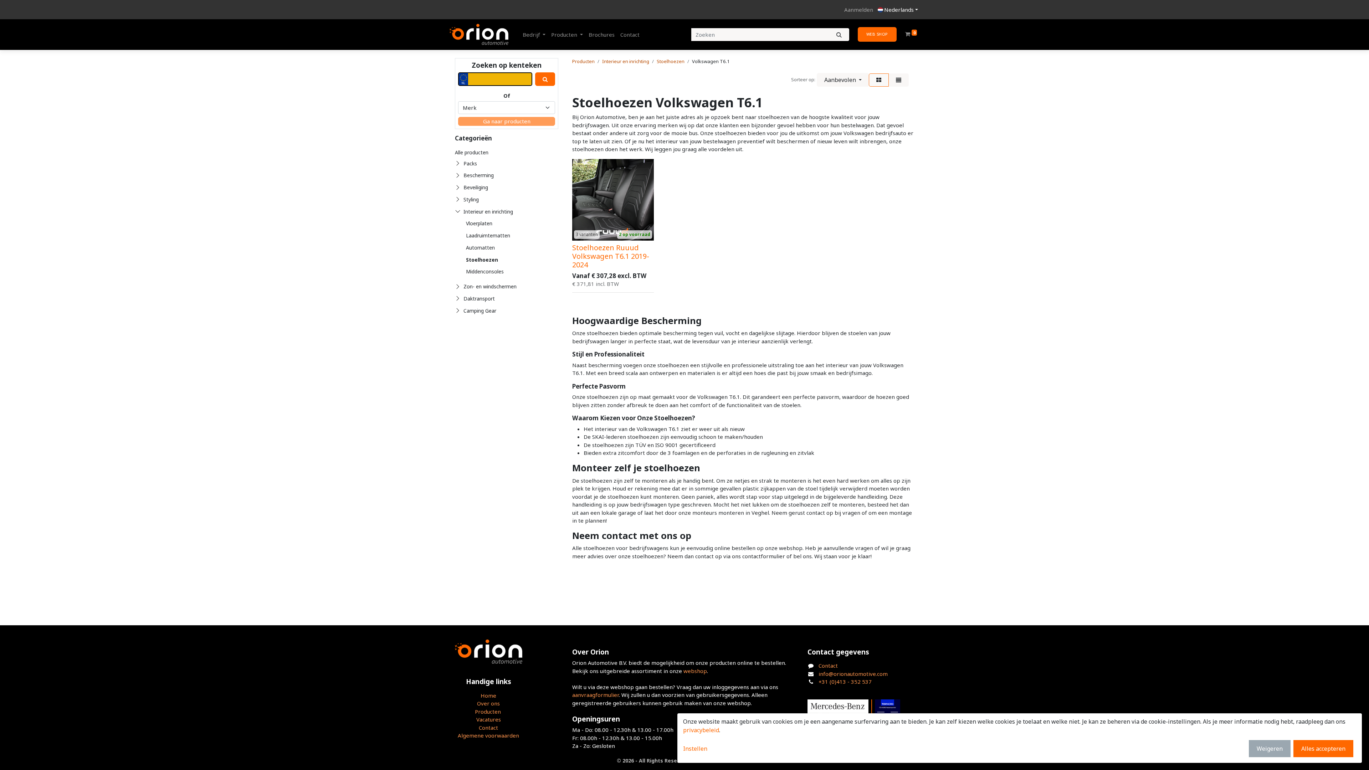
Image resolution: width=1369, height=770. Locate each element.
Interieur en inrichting (488, 211)
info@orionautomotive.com (853, 673)
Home (488, 695)
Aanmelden (858, 9)
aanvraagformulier (595, 694)
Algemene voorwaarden (488, 735)
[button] (843, 80)
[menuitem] (601, 35)
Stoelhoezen (482, 259)
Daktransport (479, 298)
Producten (583, 61)
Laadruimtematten (488, 235)
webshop (695, 670)
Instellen (695, 749)
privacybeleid (701, 730)
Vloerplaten (479, 223)
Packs (470, 163)
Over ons (488, 703)
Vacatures (488, 719)
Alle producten (471, 152)
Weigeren (1270, 749)
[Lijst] (898, 80)
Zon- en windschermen (490, 286)
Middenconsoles (485, 271)
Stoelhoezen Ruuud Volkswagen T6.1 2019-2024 (610, 256)
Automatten (480, 247)
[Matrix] (879, 80)
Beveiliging (475, 187)
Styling (471, 199)
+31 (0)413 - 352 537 (845, 681)
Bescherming (478, 175)
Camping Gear (479, 310)
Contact (488, 727)
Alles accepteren (1323, 749)
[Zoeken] (839, 34)
